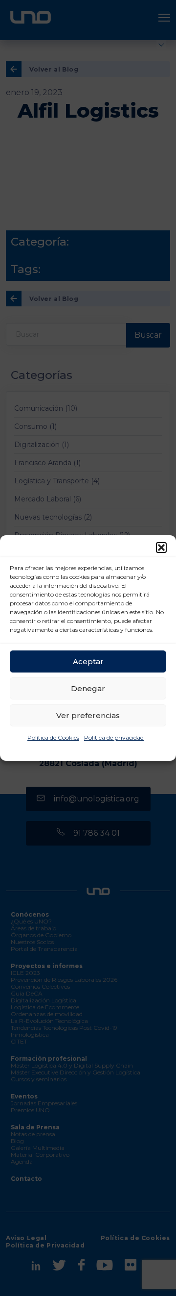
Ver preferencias (88, 715)
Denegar (88, 688)
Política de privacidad (114, 737)
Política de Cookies (53, 737)
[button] (161, 547)
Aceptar (88, 661)
